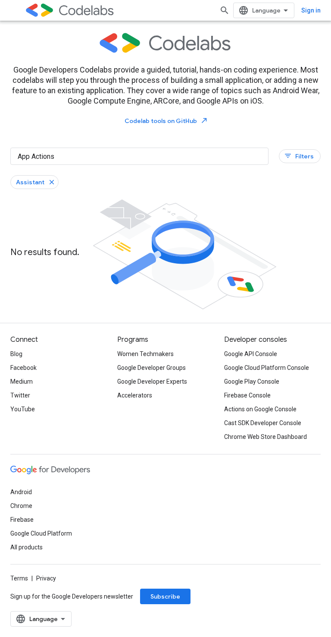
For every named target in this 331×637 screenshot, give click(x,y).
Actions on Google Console (260, 409)
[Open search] (224, 10)
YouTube (22, 409)
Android (21, 492)
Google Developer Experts (152, 381)
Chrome (21, 505)
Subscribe (165, 596)
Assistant (30, 182)
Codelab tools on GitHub (166, 121)
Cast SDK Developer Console (262, 422)
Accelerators (134, 395)
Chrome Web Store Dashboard (265, 436)
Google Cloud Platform (41, 533)
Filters (299, 156)
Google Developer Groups (151, 367)
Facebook (23, 367)
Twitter (20, 395)
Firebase (22, 519)
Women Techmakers (145, 353)
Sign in (311, 10)
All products (26, 547)
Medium (21, 381)
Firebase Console (247, 395)
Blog (16, 353)
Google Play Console (251, 381)
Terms (19, 578)
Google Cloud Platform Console (266, 367)
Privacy (46, 578)
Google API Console (250, 353)
